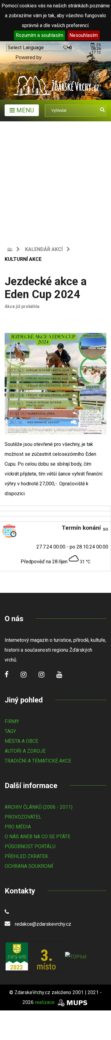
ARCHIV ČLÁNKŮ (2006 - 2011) (38, 807)
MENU (24, 110)
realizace (45, 1002)
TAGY (10, 731)
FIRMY (12, 721)
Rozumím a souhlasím (39, 35)
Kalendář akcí (44, 249)
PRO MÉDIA (18, 827)
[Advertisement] (55, 179)
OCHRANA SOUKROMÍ (29, 866)
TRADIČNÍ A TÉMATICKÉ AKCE (38, 761)
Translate (34, 67)
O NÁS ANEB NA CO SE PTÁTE (37, 837)
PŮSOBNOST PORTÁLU (30, 846)
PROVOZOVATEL (23, 817)
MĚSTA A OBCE (21, 741)
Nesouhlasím (83, 35)
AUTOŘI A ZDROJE (25, 751)
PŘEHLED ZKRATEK (26, 856)
